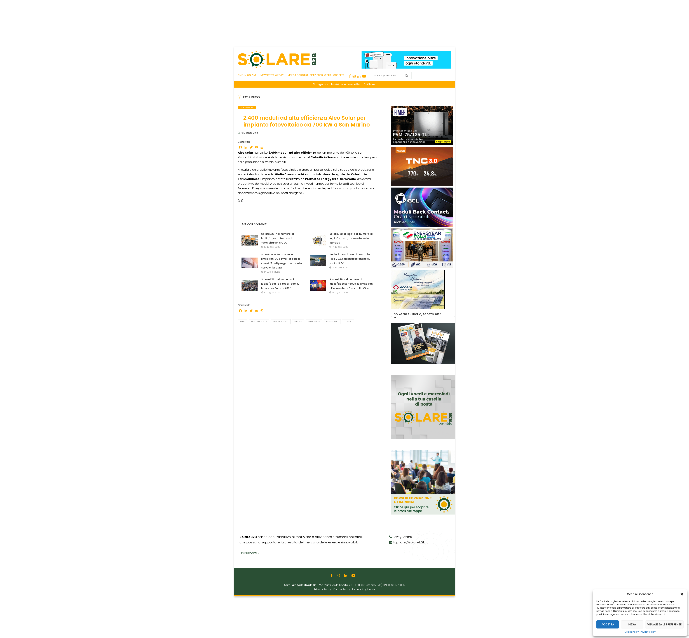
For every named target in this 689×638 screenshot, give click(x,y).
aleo (242, 321)
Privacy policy (648, 631)
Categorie (319, 84)
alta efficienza (259, 321)
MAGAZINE (250, 75)
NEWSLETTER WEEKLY (272, 75)
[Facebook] (350, 76)
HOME (239, 75)
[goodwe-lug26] (445, 148)
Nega (632, 624)
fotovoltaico (280, 321)
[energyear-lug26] (392, 230)
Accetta (607, 624)
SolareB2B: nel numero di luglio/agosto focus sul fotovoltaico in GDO (277, 238)
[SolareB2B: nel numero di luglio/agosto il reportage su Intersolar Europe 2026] (250, 285)
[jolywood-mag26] (445, 107)
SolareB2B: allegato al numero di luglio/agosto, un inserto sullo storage (350, 238)
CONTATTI (338, 75)
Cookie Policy (631, 631)
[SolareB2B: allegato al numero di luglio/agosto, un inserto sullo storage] (318, 240)
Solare (348, 321)
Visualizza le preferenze (664, 624)
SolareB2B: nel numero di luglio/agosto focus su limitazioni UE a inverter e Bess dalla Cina (351, 284)
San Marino (332, 321)
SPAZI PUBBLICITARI (320, 75)
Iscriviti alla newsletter (346, 84)
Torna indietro (251, 97)
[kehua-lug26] (430, 52)
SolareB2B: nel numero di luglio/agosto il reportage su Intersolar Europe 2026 (280, 284)
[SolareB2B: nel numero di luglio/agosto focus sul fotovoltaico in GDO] (250, 240)
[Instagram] (354, 76)
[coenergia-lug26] (452, 230)
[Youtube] (364, 76)
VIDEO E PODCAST (298, 75)
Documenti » (249, 553)
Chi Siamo (370, 84)
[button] (682, 594)
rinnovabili (314, 321)
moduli (298, 321)
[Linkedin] (358, 76)
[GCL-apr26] (392, 189)
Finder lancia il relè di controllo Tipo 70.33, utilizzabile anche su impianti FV (349, 259)
